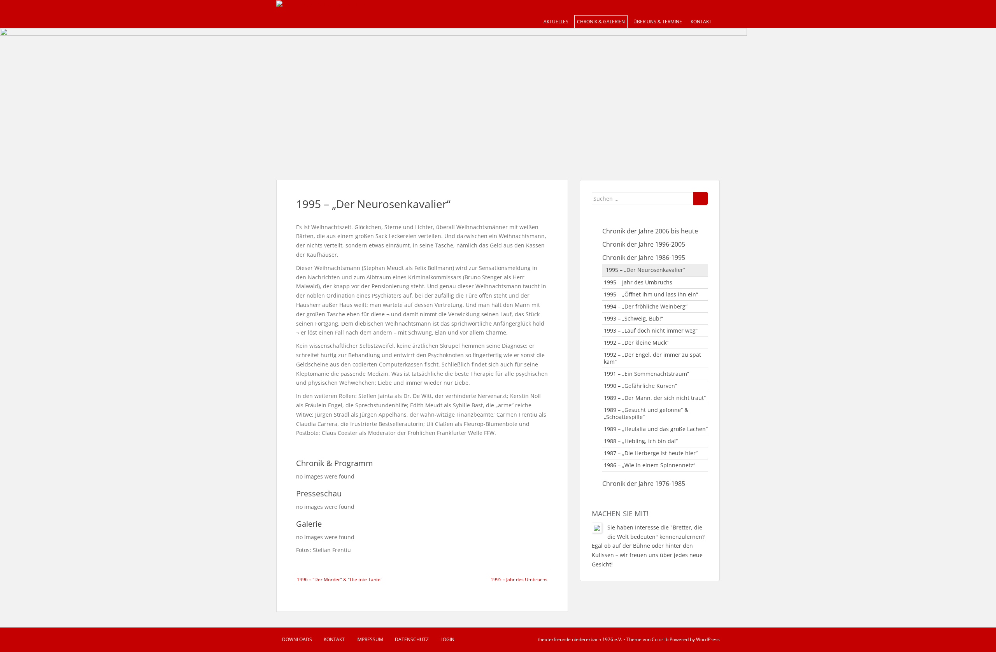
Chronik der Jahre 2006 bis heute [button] (650, 231)
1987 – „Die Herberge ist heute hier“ (651, 453)
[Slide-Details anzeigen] (373, 96)
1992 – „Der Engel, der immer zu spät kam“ (652, 358)
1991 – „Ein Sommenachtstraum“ (646, 373)
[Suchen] (700, 198)
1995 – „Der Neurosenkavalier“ (645, 269)
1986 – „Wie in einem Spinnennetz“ (649, 465)
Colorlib (660, 639)
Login (447, 639)
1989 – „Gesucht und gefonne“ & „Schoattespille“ (646, 413)
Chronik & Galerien (601, 21)
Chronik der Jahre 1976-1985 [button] (643, 483)
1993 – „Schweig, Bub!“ (633, 318)
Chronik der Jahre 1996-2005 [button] (643, 244)
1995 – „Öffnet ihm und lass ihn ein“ (651, 294)
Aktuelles (556, 21)
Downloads (297, 639)
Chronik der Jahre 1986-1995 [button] (643, 257)
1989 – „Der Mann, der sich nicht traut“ (655, 397)
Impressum (369, 639)
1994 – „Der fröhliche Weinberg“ (645, 306)
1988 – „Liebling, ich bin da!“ (641, 441)
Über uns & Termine (657, 21)
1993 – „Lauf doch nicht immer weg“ (651, 330)
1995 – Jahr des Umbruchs (519, 579)
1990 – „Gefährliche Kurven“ (640, 385)
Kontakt (701, 21)
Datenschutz (412, 639)
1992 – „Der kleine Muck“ (636, 342)
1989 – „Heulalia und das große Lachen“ (656, 429)
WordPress (708, 639)
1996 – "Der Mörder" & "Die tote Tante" (339, 579)
